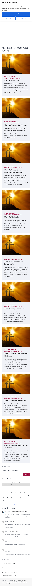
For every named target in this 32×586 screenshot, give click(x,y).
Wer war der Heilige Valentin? (9, 563)
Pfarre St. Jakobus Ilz (11, 217)
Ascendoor (24, 582)
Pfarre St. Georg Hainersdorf (14, 309)
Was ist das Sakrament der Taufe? (9, 572)
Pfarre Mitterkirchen (14, 531)
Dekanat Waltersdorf (10, 76)
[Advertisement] (16, 26)
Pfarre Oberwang (12, 540)
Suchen (26, 474)
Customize (8, 18)
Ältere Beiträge (6, 466)
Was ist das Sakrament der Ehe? (9, 575)
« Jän (15, 504)
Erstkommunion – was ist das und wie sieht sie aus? (13, 570)
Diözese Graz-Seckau (10, 78)
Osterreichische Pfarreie (19, 580)
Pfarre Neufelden (12, 521)
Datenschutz (5, 582)
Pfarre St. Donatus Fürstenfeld (15, 401)
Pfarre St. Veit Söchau (11, 80)
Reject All (23, 18)
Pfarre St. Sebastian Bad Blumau (15, 125)
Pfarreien (19, 78)
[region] (16, 10)
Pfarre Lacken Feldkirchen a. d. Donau (18, 511)
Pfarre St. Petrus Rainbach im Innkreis (17, 550)
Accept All (16, 14)
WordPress (12, 584)
